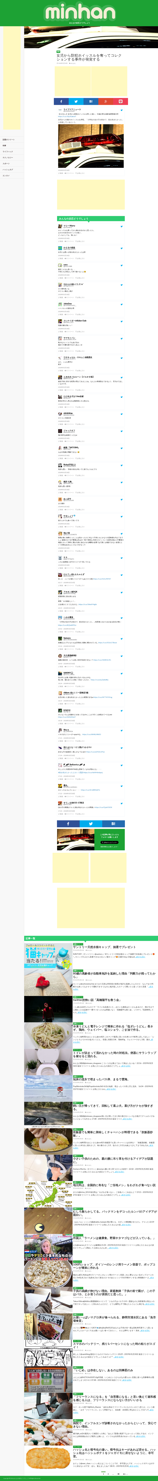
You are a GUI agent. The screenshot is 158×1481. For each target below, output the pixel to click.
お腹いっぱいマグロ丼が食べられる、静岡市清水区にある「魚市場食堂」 (114, 1319)
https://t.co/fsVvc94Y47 (102, 579)
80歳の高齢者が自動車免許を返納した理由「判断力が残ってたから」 (114, 975)
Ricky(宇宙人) (70, 465)
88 (118, 1474)
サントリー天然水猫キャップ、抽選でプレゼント (104, 947)
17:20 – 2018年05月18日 (66, 811)
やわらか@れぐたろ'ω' (73, 285)
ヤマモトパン (70, 338)
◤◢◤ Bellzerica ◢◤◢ (74, 765)
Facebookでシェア (61, 101)
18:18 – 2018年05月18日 (66, 720)
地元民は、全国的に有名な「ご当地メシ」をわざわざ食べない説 (114, 1185)
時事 (58, 51)
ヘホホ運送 (69, 618)
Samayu (70, 639)
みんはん (73, 63)
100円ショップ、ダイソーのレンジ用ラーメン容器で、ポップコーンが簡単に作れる (114, 1266)
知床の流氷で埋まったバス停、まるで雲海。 (101, 1079)
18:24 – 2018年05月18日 (66, 683)
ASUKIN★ (69, 414)
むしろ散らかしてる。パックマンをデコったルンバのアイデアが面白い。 (115, 1213)
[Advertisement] (73, 81)
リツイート (70, 173)
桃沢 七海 (68, 482)
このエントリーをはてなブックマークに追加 (91, 101)
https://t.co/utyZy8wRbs (99, 680)
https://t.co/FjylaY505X (103, 807)
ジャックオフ (69, 431)
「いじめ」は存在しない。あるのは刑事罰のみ (103, 1370)
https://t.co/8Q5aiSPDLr (67, 625)
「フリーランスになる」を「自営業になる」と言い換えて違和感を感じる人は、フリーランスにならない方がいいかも (114, 1398)
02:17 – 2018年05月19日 (66, 582)
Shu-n (68, 730)
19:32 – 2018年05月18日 (66, 646)
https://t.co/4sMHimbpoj (93, 772)
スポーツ (6, 163)
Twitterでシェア (76, 101)
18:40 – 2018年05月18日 (66, 664)
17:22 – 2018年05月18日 (66, 776)
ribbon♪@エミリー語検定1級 (76, 693)
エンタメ (6, 175)
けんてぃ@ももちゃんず (74, 575)
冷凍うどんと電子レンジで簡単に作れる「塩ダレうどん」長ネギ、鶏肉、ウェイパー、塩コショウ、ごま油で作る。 (113, 1028)
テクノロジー (77, 1341)
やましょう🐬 (70, 516)
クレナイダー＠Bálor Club (75, 321)
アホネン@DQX (70, 592)
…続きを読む (140, 957)
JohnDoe (70, 304)
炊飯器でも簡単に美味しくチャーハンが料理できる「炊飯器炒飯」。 (113, 1133)
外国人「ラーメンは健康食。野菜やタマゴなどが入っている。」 (114, 1238)
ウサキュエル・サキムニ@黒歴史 (78, 358)
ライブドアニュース (72, 110)
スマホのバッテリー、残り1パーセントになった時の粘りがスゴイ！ (114, 1345)
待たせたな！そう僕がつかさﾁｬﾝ (78, 748)
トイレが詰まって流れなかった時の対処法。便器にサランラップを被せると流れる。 (114, 1054)
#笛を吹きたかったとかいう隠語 (70, 772)
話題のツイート (78, 944)
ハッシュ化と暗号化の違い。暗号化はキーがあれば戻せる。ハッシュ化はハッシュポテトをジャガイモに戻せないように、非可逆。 (114, 1453)
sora (68, 265)
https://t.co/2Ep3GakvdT (67, 116)
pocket (120, 101)
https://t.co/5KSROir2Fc (102, 660)
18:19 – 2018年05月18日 (66, 701)
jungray (67, 710)
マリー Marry (69, 226)
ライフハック (77, 1050)
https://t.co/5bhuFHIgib (88, 604)
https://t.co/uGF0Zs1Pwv (95, 752)
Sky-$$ (70, 533)
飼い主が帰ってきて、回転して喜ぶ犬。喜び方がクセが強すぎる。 (113, 1107)
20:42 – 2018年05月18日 (66, 629)
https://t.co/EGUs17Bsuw (107, 643)
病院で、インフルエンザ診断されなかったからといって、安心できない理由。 (114, 1424)
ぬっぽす (69, 499)
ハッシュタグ (8, 169)
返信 (61, 173)
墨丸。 (70, 786)
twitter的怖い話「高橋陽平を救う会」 (97, 1000)
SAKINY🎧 (69, 673)
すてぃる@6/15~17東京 (74, 803)
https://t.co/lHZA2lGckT (67, 717)
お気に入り (81, 173)
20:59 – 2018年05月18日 (66, 608)
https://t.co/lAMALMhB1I (91, 734)
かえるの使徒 (69, 248)
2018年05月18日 (64, 170)
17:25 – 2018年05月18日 (66, 738)
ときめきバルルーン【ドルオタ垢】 (79, 377)
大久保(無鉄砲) (70, 656)
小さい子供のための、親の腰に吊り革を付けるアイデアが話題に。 (113, 1160)
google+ (105, 101)
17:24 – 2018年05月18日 (66, 755)
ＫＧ (69, 558)
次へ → (125, 1474)
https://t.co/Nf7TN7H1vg (103, 697)
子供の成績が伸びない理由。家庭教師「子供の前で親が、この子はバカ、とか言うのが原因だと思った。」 (114, 1292)
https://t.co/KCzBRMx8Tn (90, 790)
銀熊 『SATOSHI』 (72, 448)
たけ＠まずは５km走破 (74, 397)
